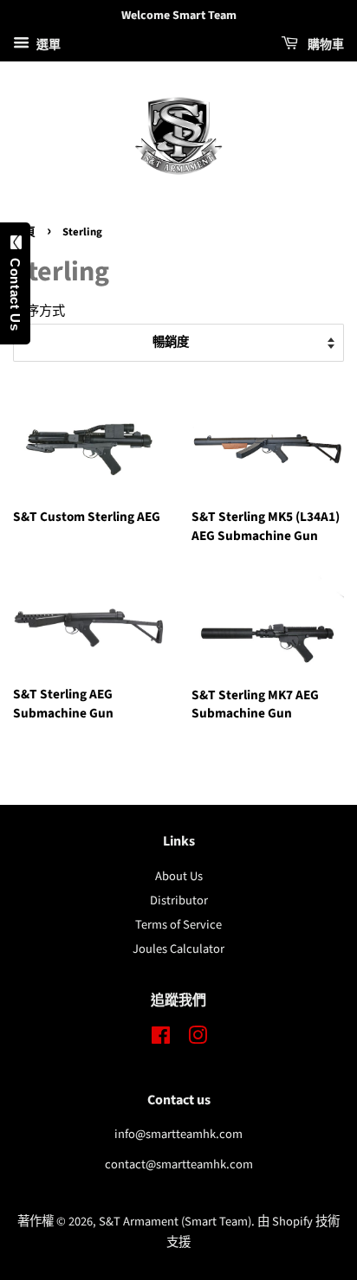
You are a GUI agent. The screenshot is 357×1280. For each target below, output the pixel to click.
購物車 (324, 45)
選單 (47, 45)
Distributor (179, 900)
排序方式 (39, 310)
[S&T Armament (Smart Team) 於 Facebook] (161, 1039)
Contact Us (15, 290)
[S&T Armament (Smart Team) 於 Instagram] (197, 1039)
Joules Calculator (178, 949)
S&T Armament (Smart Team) (175, 1221)
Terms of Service (178, 925)
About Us (179, 876)
